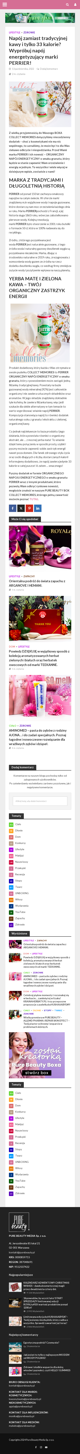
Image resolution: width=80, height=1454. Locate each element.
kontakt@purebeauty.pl (22, 1385)
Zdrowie (29, 32)
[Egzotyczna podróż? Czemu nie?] (15, 1346)
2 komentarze (33, 1346)
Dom (12, 646)
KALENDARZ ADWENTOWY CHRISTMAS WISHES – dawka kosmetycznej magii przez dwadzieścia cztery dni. (46, 1285)
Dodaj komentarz (49, 68)
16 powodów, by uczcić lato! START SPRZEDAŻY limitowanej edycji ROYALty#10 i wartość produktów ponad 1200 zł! (45, 1303)
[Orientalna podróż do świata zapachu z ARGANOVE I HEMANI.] (40, 548)
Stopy (47, 1010)
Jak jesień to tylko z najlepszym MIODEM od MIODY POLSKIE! (46, 1356)
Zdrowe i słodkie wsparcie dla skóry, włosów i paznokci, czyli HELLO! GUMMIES (46, 1369)
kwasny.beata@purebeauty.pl (25, 1399)
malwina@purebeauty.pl (22, 1425)
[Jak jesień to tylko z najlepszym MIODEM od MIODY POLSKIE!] (15, 1358)
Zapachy (29, 576)
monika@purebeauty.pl (21, 1416)
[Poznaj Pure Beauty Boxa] (40, 17)
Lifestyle (14, 32)
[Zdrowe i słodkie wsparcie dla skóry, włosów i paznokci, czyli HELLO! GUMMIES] (15, 1371)
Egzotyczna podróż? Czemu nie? (41, 1342)
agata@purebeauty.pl (20, 1406)
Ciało (12, 725)
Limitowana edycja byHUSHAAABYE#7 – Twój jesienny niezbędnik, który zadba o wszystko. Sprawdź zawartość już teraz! (45, 1320)
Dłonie (37, 1010)
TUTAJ (33, 499)
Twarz (58, 1010)
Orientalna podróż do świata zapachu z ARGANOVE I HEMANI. (37, 583)
